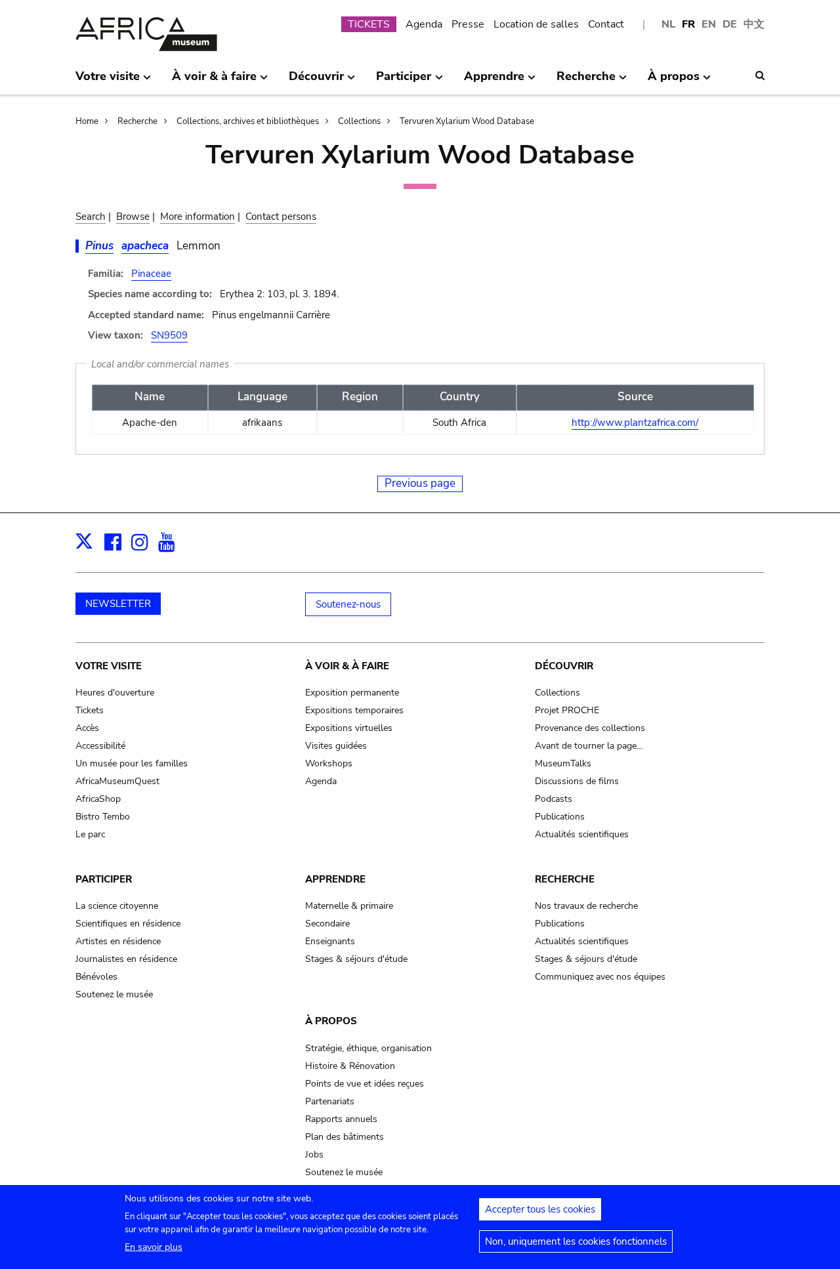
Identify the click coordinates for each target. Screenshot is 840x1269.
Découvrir (564, 666)
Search (90, 216)
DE (730, 24)
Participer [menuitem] (403, 81)
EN (709, 24)
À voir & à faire (347, 666)
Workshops (328, 763)
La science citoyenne (116, 906)
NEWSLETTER (118, 603)
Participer (103, 879)
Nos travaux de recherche (586, 906)
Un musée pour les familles (131, 763)
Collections (359, 121)
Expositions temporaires (354, 710)
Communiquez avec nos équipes (600, 976)
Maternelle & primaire (349, 906)
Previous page (420, 483)
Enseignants (330, 941)
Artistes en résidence (118, 941)
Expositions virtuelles (348, 728)
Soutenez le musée (114, 994)
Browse (133, 216)
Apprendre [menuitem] (494, 81)
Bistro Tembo (102, 816)
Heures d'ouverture (114, 692)
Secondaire (327, 923)
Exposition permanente (352, 692)
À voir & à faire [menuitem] (214, 81)
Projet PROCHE (567, 710)
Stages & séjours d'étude (356, 959)
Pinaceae (151, 273)
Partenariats (329, 1101)
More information (197, 216)
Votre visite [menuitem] (107, 81)
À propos (331, 1021)
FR (688, 24)
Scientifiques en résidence (127, 923)
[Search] (760, 75)
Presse (468, 24)
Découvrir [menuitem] (316, 81)
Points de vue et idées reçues (364, 1083)
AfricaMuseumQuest (117, 781)
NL (668, 24)
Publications (560, 816)
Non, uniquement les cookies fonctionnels (576, 1241)
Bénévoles (96, 976)
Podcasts (553, 799)
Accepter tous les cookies (540, 1209)
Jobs (314, 1154)
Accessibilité (100, 745)
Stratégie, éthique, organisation (368, 1048)
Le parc (90, 834)
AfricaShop (98, 799)
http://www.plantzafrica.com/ (635, 422)
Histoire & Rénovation (350, 1066)
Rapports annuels (341, 1119)
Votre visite (108, 666)
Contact (606, 24)
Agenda (424, 24)
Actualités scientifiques (582, 834)
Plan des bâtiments (344, 1137)
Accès (87, 728)
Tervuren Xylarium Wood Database (467, 121)
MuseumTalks (563, 763)
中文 (754, 24)
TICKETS (369, 24)
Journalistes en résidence (126, 959)
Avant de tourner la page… (589, 745)
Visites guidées (336, 745)
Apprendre (335, 879)
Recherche (137, 121)
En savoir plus (153, 1247)
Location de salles (536, 24)
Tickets (89, 710)
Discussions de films (577, 781)
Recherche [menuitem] (586, 81)
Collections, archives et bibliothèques (248, 121)
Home (86, 121)
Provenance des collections (590, 728)
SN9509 (169, 335)
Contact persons (280, 216)
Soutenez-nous (348, 604)
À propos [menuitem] (674, 81)
